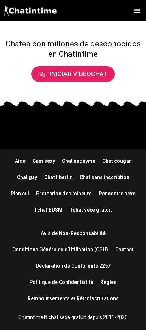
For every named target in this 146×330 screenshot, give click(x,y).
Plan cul (20, 193)
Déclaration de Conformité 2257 (73, 266)
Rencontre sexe (117, 193)
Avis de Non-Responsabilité (73, 233)
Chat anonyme (78, 161)
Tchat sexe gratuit (90, 210)
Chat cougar (116, 161)
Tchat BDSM (48, 210)
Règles (108, 282)
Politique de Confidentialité (61, 282)
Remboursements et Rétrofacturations (73, 298)
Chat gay (27, 177)
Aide (20, 161)
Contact (124, 249)
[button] (137, 10)
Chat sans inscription (104, 177)
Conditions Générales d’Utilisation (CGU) (60, 249)
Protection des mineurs (64, 193)
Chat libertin (58, 177)
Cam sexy (44, 161)
